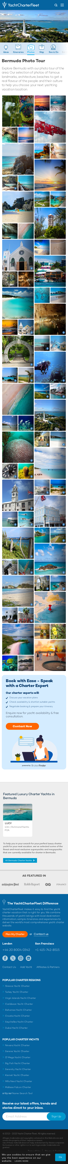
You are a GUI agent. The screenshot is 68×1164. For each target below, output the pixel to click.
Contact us (41, 934)
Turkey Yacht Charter (16, 991)
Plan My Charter (15, 934)
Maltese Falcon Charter (18, 1087)
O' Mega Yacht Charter (17, 1057)
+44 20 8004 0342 (16, 950)
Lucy (8, 823)
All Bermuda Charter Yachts (18, 860)
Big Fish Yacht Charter (17, 1063)
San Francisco (44, 943)
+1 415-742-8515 (47, 950)
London (7, 943)
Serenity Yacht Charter (18, 1069)
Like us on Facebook (5, 958)
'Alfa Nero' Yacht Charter (18, 1081)
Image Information (14, 187)
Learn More (21, 1161)
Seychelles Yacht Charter (19, 1021)
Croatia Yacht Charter (17, 1015)
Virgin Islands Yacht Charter (20, 998)
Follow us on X (13, 958)
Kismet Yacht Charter (17, 1075)
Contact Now (22, 726)
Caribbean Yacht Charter (19, 1003)
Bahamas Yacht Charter (18, 1009)
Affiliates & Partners (47, 967)
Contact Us (9, 967)
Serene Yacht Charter (17, 1051)
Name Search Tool (22, 1093)
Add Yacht (26, 967)
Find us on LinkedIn (28, 958)
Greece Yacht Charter (17, 985)
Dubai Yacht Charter (16, 1027)
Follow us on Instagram (21, 958)
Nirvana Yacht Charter (17, 1045)
